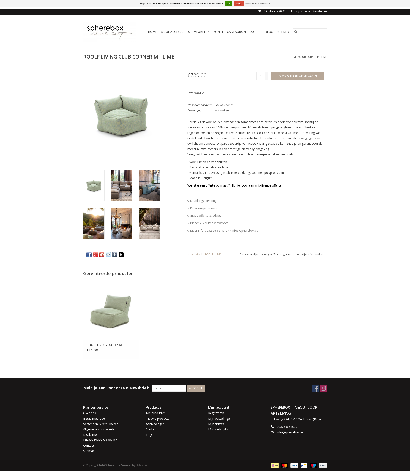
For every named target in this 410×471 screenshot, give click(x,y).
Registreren (216, 413)
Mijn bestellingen (219, 419)
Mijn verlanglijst (219, 429)
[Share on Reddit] (108, 254)
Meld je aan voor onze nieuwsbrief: (116, 388)
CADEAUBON (236, 32)
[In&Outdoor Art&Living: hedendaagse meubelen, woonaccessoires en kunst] (110, 32)
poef (191, 254)
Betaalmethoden (95, 419)
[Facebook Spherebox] (315, 388)
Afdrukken (317, 254)
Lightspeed (142, 465)
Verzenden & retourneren (100, 424)
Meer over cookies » (257, 3)
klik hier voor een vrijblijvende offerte (256, 185)
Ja (228, 3)
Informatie (195, 93)
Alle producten (156, 413)
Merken (283, 32)
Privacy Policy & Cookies (100, 440)
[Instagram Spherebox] (323, 388)
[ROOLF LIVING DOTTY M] (111, 310)
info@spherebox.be (290, 432)
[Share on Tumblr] (114, 254)
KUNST (218, 32)
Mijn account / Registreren (311, 11)
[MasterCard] (284, 465)
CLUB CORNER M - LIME (313, 57)
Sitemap (89, 451)
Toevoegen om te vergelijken (292, 254)
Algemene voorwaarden (99, 429)
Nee (238, 3)
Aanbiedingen (155, 424)
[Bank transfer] (322, 465)
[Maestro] (313, 465)
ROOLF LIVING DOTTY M (104, 345)
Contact (88, 445)
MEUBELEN (201, 32)
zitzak (199, 254)
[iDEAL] (274, 465)
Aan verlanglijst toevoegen (256, 254)
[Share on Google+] (95, 254)
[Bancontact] (303, 465)
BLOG (269, 32)
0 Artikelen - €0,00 (274, 11)
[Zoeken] (296, 31)
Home (152, 32)
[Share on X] (121, 254)
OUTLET (255, 32)
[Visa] (294, 465)
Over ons (89, 413)
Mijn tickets (216, 424)
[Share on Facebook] (89, 254)
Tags (149, 435)
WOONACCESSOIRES (175, 32)
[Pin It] (101, 254)
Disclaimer (90, 435)
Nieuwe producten (158, 419)
